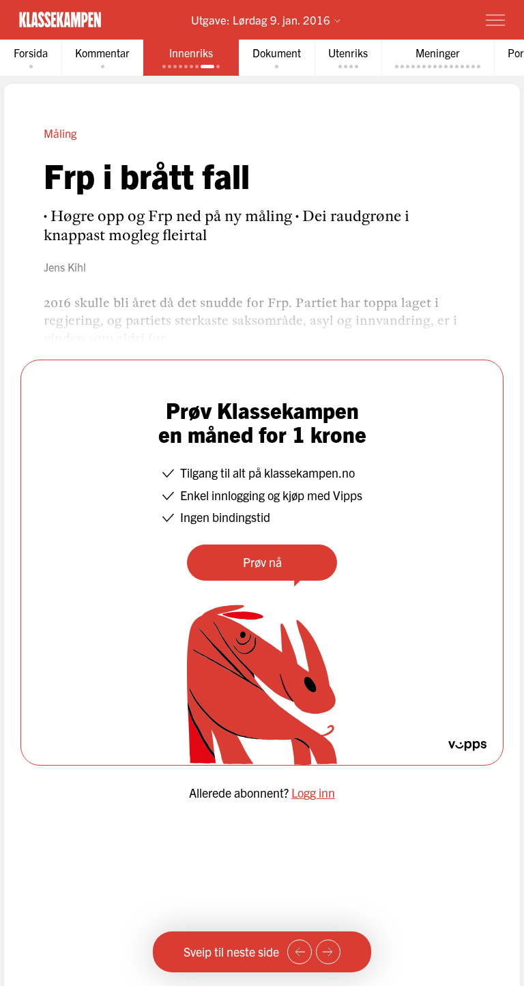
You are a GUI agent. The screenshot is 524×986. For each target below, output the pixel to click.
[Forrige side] (299, 952)
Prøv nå (262, 562)
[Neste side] (328, 952)
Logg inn (313, 792)
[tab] (30, 58)
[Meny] (495, 20)
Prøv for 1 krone (416, 19)
